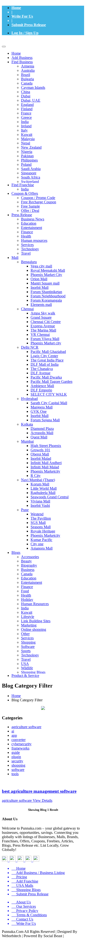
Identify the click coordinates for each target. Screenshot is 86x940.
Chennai (27, 309)
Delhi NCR (29, 347)
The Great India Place (47, 360)
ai (12, 731)
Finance (27, 232)
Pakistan (27, 156)
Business (27, 570)
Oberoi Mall (40, 454)
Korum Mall (40, 484)
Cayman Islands (33, 87)
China (25, 92)
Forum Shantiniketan (46, 292)
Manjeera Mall (42, 407)
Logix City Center (44, 356)
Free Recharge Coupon (38, 202)
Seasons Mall (41, 527)
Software (28, 647)
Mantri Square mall (45, 283)
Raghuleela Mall (43, 493)
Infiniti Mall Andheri (46, 463)
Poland (26, 164)
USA (25, 664)
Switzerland (30, 182)
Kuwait (26, 135)
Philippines (29, 160)
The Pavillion (41, 518)
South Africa (30, 177)
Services (27, 245)
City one (37, 544)
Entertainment (31, 228)
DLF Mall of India (45, 364)
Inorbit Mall (39, 287)
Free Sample (30, 206)
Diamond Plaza (42, 429)
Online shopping (33, 629)
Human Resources (35, 604)
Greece (26, 117)
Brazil (25, 75)
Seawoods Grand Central (50, 497)
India (25, 122)
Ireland (26, 126)
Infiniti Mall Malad (45, 467)
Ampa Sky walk (43, 313)
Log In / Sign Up (24, 33)
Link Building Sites (35, 621)
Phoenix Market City (46, 275)
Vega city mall (41, 266)
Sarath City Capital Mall (49, 403)
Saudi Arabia (31, 169)
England (27, 105)
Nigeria (26, 152)
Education (28, 223)
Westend (37, 514)
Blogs (15, 553)
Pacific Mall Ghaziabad (48, 352)
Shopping (28, 642)
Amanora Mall (42, 548)
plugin (16, 757)
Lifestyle (27, 617)
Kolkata (27, 424)
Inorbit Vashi (40, 505)
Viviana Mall (40, 501)
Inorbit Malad (41, 458)
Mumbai (27, 441)
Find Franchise (22, 185)
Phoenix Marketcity (45, 471)
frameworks (20, 748)
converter (18, 740)
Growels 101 (40, 450)
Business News (32, 219)
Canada (26, 83)
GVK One (39, 411)
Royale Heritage (43, 531)
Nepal (25, 143)
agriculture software (26, 727)
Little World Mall (44, 488)
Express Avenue (43, 326)
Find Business (22, 62)
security (17, 761)
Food (25, 591)
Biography (29, 565)
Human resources (34, 240)
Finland (26, 109)
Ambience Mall (42, 386)
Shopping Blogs (33, 672)
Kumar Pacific (41, 540)
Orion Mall (39, 279)
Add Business (21, 58)
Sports (26, 651)
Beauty (26, 561)
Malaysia (28, 139)
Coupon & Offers (24, 193)
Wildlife (27, 668)
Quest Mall (39, 437)
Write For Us (22, 16)
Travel (26, 253)
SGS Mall (38, 523)
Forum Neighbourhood (48, 296)
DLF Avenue (40, 373)
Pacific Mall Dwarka (46, 377)
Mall (14, 258)
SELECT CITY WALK (49, 394)
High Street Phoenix (46, 446)
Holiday (27, 600)
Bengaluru (29, 262)
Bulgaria (27, 79)
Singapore (28, 173)
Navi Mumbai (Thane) (38, 480)
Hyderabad (29, 399)
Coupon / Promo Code (38, 198)
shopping (18, 765)
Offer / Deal (30, 211)
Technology (30, 249)
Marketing (29, 625)
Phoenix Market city (46, 343)
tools (15, 774)
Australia (28, 70)
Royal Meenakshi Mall (48, 270)
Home (16, 8)
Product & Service (25, 676)
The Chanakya (42, 369)
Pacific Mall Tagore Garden (51, 382)
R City (36, 476)
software (17, 770)
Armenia (27, 66)
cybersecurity (21, 744)
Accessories (30, 557)
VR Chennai (40, 334)
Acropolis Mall (42, 433)
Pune (25, 510)
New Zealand (31, 147)
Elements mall (41, 305)
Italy (24, 130)
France (26, 113)
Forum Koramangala (46, 300)
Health (26, 236)
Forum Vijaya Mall (45, 339)
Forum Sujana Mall (45, 420)
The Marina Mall (43, 330)
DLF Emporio (41, 390)
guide (15, 752)
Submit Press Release (28, 25)
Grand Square (41, 317)
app (14, 735)
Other (25, 634)
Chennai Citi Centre (46, 322)
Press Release (21, 215)
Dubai (25, 96)
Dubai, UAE (30, 100)
